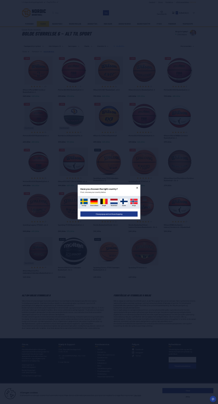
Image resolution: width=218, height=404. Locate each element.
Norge (134, 205)
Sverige (84, 205)
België (104, 205)
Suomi (124, 205)
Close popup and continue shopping (109, 214)
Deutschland (94, 205)
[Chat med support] (213, 399)
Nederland (114, 205)
